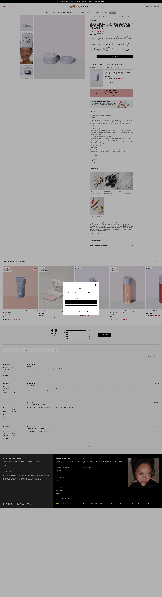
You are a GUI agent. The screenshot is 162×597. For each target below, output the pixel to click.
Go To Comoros (81, 307)
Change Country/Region (81, 311)
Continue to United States (81, 302)
